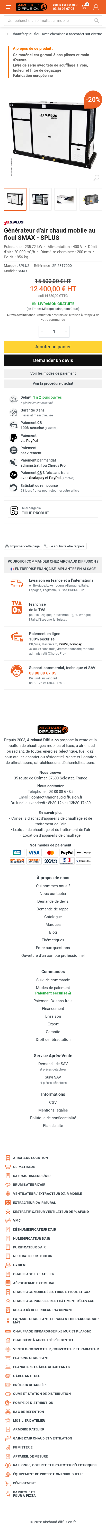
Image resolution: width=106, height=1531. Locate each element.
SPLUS (24, 266)
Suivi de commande (53, 980)
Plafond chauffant (31, 1358)
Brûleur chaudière (30, 1385)
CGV (53, 1102)
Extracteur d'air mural (34, 1203)
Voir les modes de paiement (53, 373)
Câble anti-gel (26, 1376)
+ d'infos (51, 428)
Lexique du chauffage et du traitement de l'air (51, 829)
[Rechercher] (96, 20)
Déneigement (24, 1483)
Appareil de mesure (30, 1456)
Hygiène (20, 1265)
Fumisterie (23, 1447)
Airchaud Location (30, 1158)
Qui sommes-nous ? (53, 886)
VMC (17, 1220)
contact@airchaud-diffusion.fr (56, 797)
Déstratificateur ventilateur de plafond (51, 1212)
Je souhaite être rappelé (66, 546)
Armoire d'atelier (28, 1429)
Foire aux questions (53, 947)
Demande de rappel (53, 909)
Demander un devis (53, 360)
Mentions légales (53, 1110)
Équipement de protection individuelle (48, 1474)
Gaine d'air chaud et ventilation (42, 1438)
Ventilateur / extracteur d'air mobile (47, 1194)
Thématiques (53, 940)
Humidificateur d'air (31, 1238)
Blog (53, 932)
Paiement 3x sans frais (53, 1001)
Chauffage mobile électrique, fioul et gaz (51, 1292)
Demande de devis (53, 901)
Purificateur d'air (29, 1247)
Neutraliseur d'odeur (32, 1256)
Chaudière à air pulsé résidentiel (43, 1340)
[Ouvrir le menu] (8, 7)
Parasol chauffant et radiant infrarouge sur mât (56, 1320)
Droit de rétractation (53, 1039)
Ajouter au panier (53, 346)
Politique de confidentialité (53, 1118)
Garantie (53, 1032)
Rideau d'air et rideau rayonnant (43, 1310)
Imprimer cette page (25, 546)
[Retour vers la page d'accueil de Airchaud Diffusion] (31, 7)
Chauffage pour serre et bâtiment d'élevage (53, 1301)
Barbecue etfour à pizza (24, 1494)
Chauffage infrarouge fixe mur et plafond (52, 1331)
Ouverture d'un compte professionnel (53, 955)
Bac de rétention (28, 1412)
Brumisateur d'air (29, 1185)
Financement (53, 1008)
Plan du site (53, 1125)
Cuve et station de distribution (42, 1394)
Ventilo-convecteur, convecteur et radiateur (56, 1349)
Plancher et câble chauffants (41, 1367)
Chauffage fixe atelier (34, 1274)
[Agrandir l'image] (96, 178)
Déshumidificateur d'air (34, 1229)
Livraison (53, 1016)
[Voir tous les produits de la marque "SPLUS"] (13, 223)
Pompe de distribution (33, 1403)
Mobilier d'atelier (29, 1420)
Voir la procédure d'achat (53, 383)
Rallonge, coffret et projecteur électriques (54, 1465)
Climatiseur (24, 1167)
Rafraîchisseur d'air (31, 1176)
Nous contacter (53, 893)
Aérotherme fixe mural (34, 1283)
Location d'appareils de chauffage (52, 835)
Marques (53, 924)
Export (53, 1024)
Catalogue (53, 917)
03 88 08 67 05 (42, 673)
